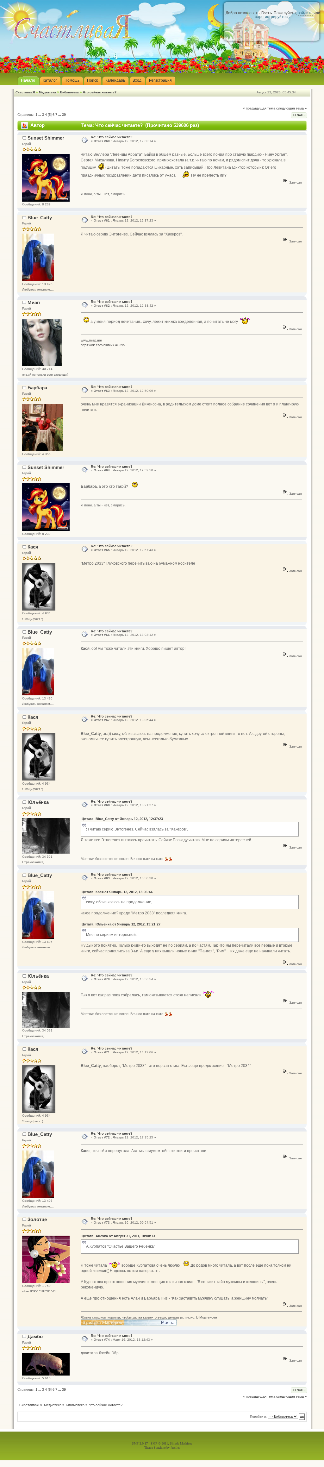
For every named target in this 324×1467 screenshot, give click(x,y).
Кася (33, 546)
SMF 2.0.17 (140, 1443)
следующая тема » (291, 108)
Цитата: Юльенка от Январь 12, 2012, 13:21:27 (121, 924)
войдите (305, 13)
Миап (34, 302)
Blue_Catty (40, 217)
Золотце (37, 1219)
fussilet (175, 1447)
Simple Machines (181, 1443)
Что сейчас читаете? (99, 92)
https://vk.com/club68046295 (103, 345)
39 (64, 114)
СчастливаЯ (25, 92)
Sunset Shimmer (46, 138)
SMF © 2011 (159, 1443)
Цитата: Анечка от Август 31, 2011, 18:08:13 (118, 1236)
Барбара (37, 387)
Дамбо (35, 1336)
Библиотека (69, 92)
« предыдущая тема (259, 108)
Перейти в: (258, 1416)
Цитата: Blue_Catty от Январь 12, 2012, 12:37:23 (122, 819)
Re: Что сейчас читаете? (112, 137)
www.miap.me (91, 340)
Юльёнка (38, 802)
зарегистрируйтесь (272, 17)
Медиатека (47, 92)
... (40, 114)
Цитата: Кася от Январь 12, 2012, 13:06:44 (117, 892)
